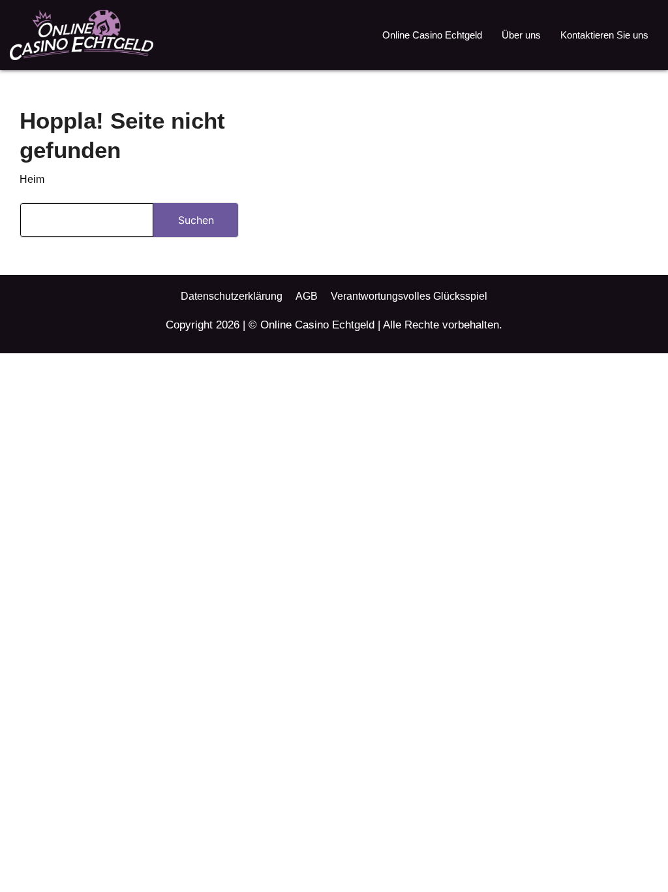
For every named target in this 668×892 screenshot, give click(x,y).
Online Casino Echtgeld (432, 34)
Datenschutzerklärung (231, 296)
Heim (32, 179)
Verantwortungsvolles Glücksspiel (409, 296)
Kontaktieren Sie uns (604, 34)
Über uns (521, 34)
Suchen (196, 220)
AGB (307, 296)
